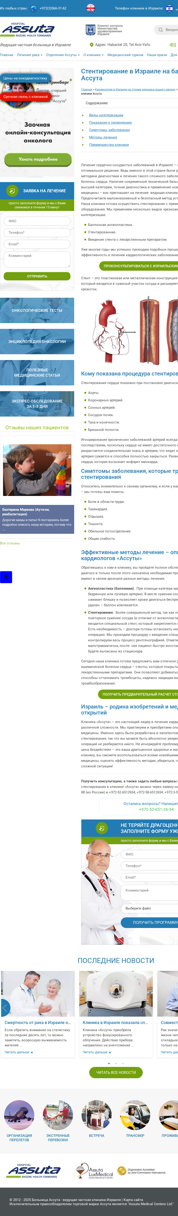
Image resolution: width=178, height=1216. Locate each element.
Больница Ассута (46, 1200)
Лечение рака (28, 55)
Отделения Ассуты (61, 55)
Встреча (96, 1136)
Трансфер (135, 1136)
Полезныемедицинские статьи (37, 373)
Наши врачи (157, 55)
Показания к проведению (110, 122)
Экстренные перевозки (58, 1138)
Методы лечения (103, 137)
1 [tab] (109, 1063)
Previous (5, 1008)
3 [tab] (123, 1063)
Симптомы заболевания (109, 130)
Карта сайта (133, 1200)
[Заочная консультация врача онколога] (37, 175)
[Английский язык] (90, 8)
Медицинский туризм (125, 55)
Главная (6, 55)
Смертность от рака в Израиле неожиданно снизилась (58, 1022)
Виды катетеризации (106, 115)
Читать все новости (116, 1072)
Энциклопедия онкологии (37, 341)
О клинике (92, 55)
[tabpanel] (116, 1015)
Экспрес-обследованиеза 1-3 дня (37, 404)
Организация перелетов (19, 1138)
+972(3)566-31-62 (53, 8)
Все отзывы (10, 543)
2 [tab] (116, 1063)
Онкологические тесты (37, 310)
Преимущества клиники (109, 145)
